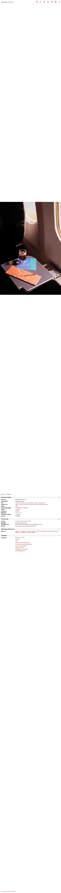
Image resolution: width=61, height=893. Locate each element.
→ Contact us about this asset (8, 891)
